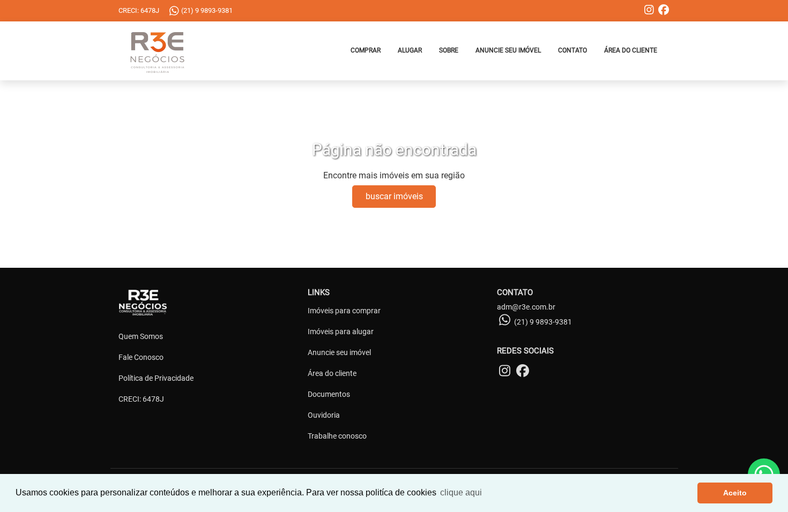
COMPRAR (366, 50)
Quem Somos (140, 336)
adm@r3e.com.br (526, 307)
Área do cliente (332, 373)
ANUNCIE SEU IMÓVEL (508, 50)
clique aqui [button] (461, 492)
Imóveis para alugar (341, 331)
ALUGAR (410, 50)
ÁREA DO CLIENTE (630, 50)
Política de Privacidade (156, 378)
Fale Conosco (140, 357)
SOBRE (448, 50)
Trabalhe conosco (337, 436)
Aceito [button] (735, 492)
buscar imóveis (394, 196)
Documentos (329, 394)
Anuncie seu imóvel (339, 352)
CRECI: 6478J (141, 399)
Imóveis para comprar (344, 310)
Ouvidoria (324, 415)
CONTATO (572, 50)
